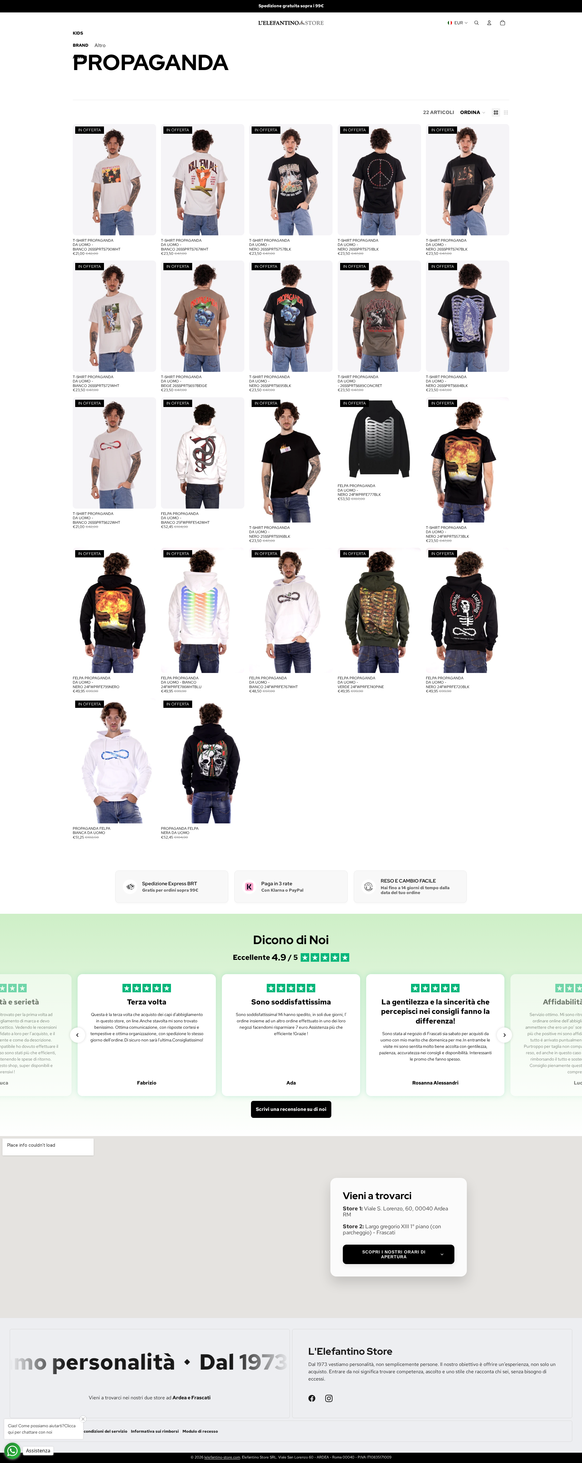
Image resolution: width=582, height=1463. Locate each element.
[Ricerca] (476, 22)
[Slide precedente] (82, 179)
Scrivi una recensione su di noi (291, 1109)
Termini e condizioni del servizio (95, 1431)
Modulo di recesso (200, 1431)
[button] (473, 112)
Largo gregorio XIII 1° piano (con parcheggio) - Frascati (392, 1229)
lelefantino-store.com (222, 1457)
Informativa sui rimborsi (155, 1431)
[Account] (489, 22)
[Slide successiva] (147, 179)
